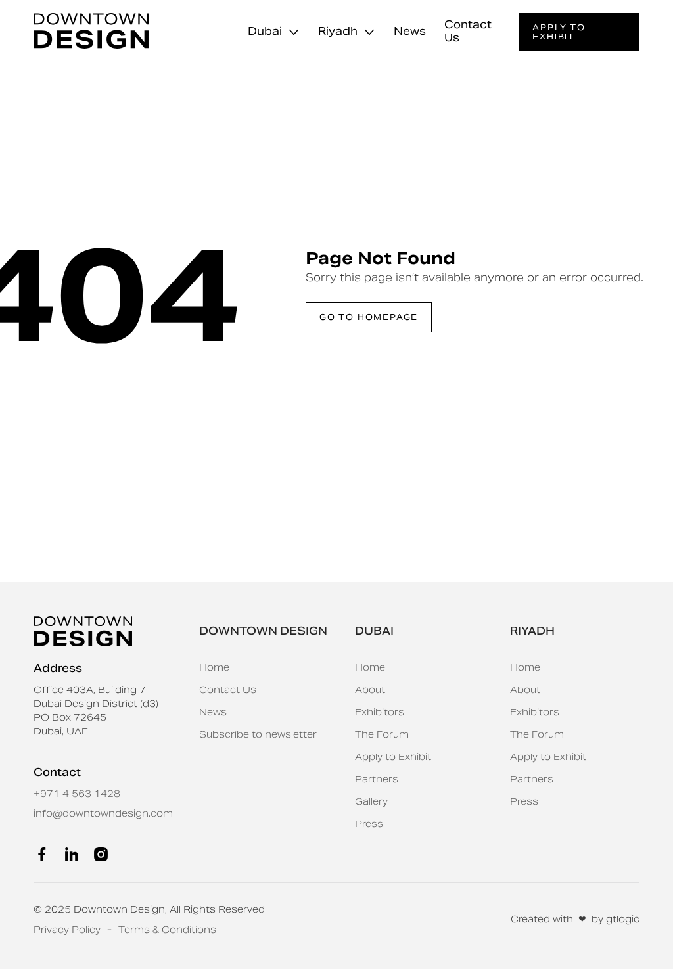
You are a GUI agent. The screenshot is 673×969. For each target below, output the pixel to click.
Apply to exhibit (558, 31)
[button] (273, 32)
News (410, 31)
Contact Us (468, 31)
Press (369, 824)
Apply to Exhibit (393, 757)
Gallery (371, 801)
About (370, 690)
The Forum (382, 734)
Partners (376, 779)
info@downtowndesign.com (103, 813)
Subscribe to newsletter (258, 734)
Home (214, 667)
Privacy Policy (67, 929)
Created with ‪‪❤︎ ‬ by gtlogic (575, 919)
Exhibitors (379, 712)
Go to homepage (368, 317)
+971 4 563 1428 (77, 794)
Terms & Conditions (167, 929)
